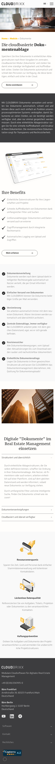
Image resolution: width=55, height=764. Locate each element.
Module (13, 39)
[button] (5, 759)
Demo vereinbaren (14, 85)
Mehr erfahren (12, 253)
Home (5, 39)
